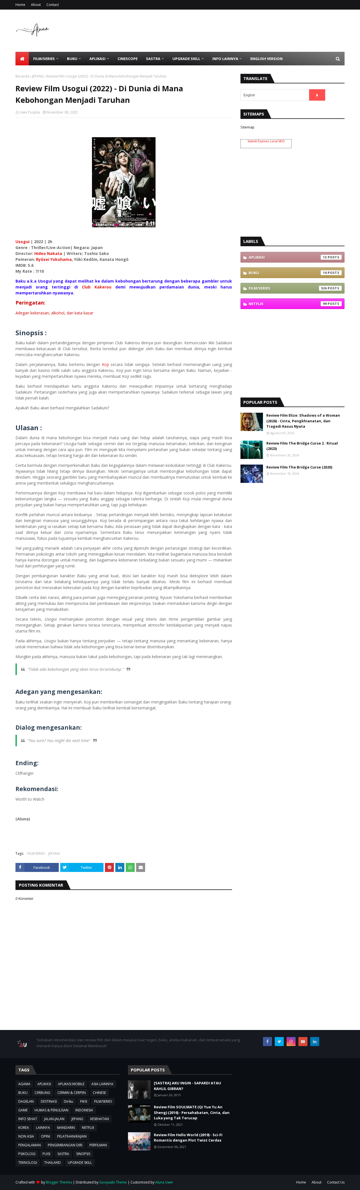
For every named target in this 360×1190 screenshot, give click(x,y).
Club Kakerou (96, 287)
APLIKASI (288, 257)
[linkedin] (314, 1041)
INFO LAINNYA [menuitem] (225, 58)
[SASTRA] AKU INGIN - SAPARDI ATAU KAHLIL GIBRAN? (187, 1085)
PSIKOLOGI (26, 1153)
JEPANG (38, 76)
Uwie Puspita (29, 112)
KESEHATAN (99, 1118)
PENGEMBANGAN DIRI (65, 1145)
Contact (52, 4)
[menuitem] (22, 58)
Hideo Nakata (48, 253)
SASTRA (63, 1153)
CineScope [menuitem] (128, 58)
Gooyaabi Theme (113, 1182)
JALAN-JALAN (54, 1118)
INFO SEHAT (27, 1118)
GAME (23, 1110)
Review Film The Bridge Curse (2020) (299, 467)
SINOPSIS (83, 1153)
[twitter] (279, 1041)
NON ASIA (26, 1136)
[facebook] (267, 1041)
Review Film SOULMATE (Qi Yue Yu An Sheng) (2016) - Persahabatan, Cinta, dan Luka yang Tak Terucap (192, 1112)
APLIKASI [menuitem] (97, 58)
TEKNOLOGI (27, 1162)
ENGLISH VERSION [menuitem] (266, 58)
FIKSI (83, 1101)
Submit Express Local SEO (266, 141)
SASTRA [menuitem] (153, 58)
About (36, 4)
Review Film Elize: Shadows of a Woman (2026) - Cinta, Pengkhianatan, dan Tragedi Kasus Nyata (303, 421)
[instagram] (291, 1041)
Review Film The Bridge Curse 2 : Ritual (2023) (302, 446)
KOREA (23, 1127)
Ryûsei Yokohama (54, 259)
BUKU (288, 272)
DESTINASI (49, 1101)
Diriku (68, 1101)
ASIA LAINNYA (102, 1084)
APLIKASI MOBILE (71, 1084)
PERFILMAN (98, 1145)
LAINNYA (43, 1127)
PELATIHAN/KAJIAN (72, 1136)
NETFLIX (288, 303)
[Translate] (317, 95)
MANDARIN (66, 1127)
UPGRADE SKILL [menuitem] (186, 58)
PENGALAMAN (29, 1145)
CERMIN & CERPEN (71, 1092)
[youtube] (302, 1041)
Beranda (22, 76)
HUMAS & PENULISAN (51, 1110)
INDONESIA (84, 1110)
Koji (105, 364)
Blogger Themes (59, 1182)
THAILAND (52, 1162)
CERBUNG (42, 1092)
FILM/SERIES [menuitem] (44, 58)
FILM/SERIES (36, 853)
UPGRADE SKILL (80, 1162)
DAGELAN (26, 1101)
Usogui (22, 241)
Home (20, 4)
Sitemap (247, 127)
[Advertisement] (242, 30)
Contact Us (336, 1182)
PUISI (46, 1153)
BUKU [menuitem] (72, 58)
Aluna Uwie (164, 1182)
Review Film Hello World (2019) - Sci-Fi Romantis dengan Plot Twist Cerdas (188, 1137)
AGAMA (24, 1084)
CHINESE (99, 1092)
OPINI (45, 1136)
